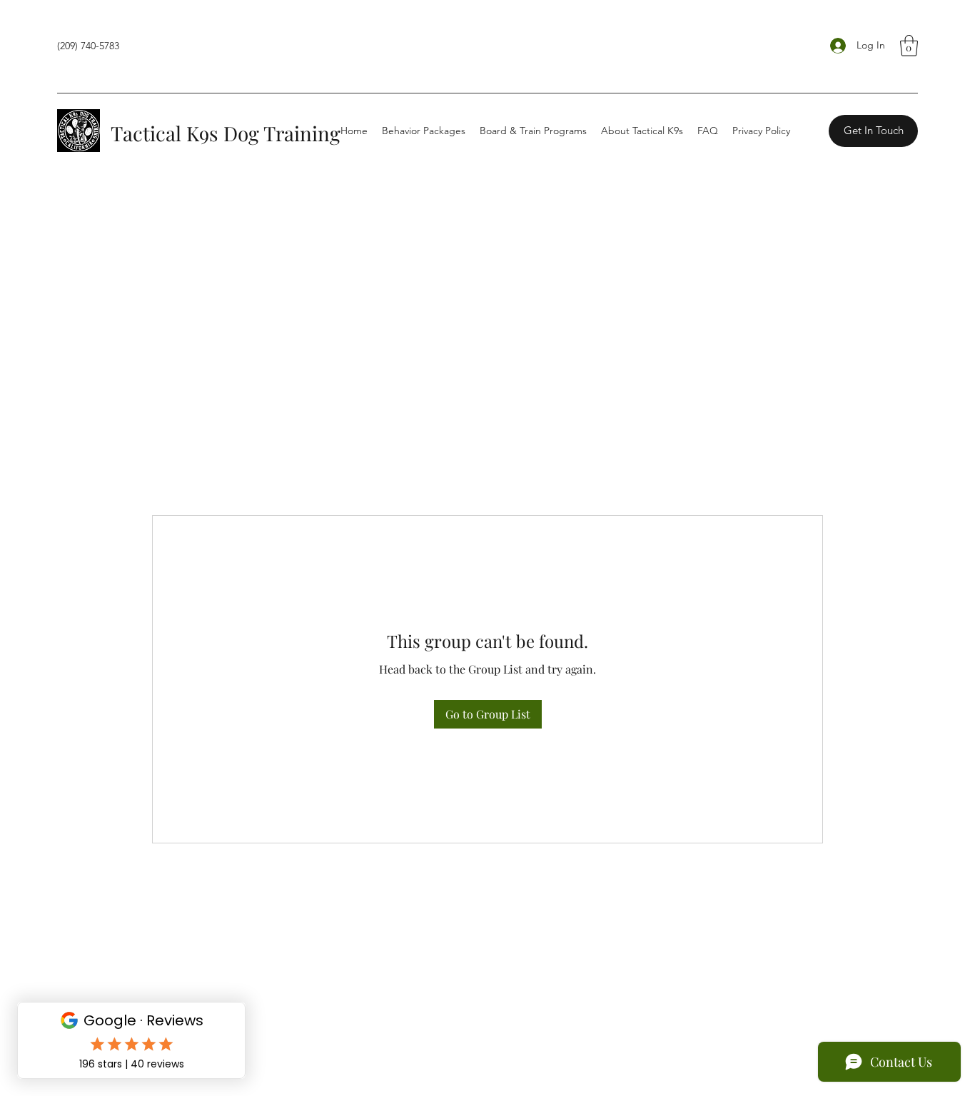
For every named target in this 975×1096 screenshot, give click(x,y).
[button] (909, 45)
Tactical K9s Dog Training (225, 133)
